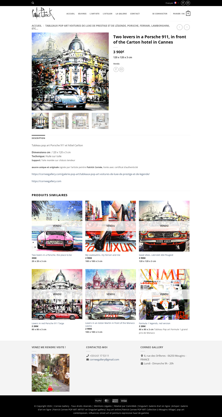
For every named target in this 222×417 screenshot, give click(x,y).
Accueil (70, 13)
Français (169, 3)
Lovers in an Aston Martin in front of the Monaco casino (110, 324)
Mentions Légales (103, 406)
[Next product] (180, 27)
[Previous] (37, 71)
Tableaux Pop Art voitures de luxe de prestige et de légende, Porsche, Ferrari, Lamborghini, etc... (101, 27)
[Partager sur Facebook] (116, 69)
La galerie (121, 13)
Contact (135, 13)
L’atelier (107, 13)
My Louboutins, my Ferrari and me (102, 255)
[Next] (103, 71)
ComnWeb (131, 406)
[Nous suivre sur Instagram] (188, 3)
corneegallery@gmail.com (104, 359)
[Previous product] (187, 27)
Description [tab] (38, 138)
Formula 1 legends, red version (154, 323)
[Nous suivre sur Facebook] (183, 3)
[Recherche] (33, 3)
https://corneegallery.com (46, 181)
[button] (159, 13)
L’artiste (94, 13)
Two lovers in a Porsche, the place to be (52, 255)
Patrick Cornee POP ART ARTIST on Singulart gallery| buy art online (87, 409)
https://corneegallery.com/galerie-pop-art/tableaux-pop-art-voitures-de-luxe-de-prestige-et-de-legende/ (91, 174)
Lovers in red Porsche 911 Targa (48, 323)
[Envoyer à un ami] (121, 69)
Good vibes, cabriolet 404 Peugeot (156, 255)
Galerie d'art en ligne (159, 406)
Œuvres (82, 13)
